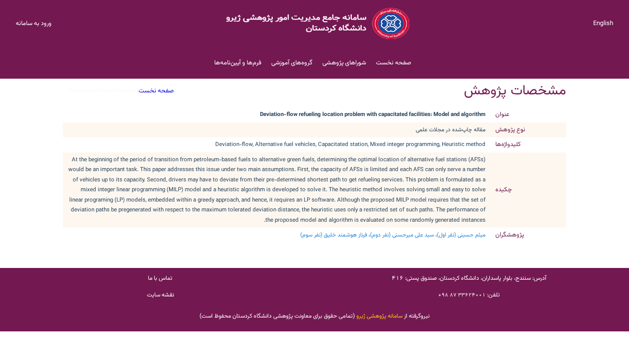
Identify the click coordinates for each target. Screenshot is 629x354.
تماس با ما (160, 278)
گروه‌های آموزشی (292, 63)
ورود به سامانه (34, 24)
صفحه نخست (393, 63)
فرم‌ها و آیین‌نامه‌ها (237, 63)
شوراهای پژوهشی (344, 63)
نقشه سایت (160, 295)
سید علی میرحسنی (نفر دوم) (402, 235)
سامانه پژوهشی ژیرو (379, 316)
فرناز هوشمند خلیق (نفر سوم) (333, 235)
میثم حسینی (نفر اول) (461, 235)
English (603, 24)
